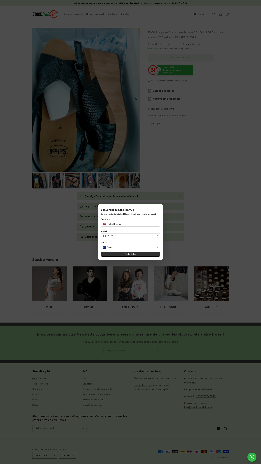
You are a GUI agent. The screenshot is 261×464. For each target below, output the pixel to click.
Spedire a (105, 219)
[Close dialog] (161, 206)
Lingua (104, 231)
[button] (130, 224)
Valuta (104, 242)
